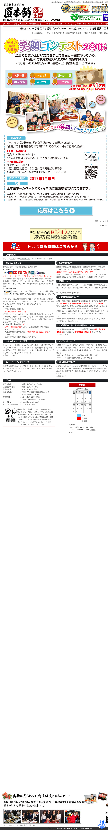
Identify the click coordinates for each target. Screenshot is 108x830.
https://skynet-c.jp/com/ (30, 402)
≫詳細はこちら (62, 334)
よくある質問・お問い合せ (93, 2)
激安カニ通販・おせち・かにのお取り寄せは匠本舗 (53, 33)
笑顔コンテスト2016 (99, 33)
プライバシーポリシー (9, 825)
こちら (12, 259)
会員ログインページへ (72, 2)
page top (103, 225)
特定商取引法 (25, 259)
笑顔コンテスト (82, 33)
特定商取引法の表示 (28, 825)
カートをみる (56, 2)
